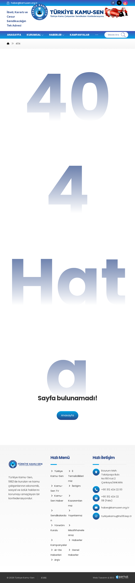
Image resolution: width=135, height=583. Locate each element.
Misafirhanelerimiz (76, 532)
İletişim (76, 486)
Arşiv (57, 559)
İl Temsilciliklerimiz (76, 476)
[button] (113, 2)
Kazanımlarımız (75, 503)
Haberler (77, 540)
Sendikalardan (58, 518)
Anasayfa (67, 415)
